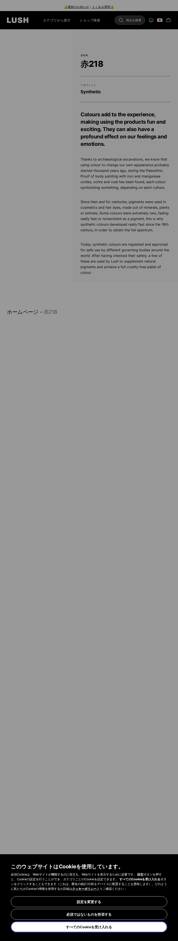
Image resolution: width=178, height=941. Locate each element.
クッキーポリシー (84, 888)
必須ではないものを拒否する (89, 914)
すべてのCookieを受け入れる (89, 927)
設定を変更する (89, 902)
